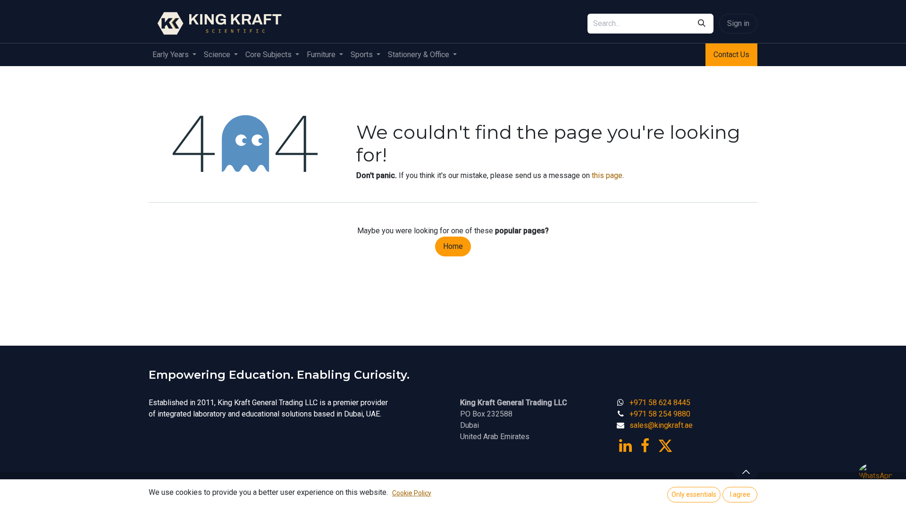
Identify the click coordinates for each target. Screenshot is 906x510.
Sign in (738, 23)
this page (607, 175)
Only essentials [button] (693, 494)
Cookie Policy (411, 493)
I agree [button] (740, 494)
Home (453, 246)
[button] (746, 471)
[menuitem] (174, 54)
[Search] (701, 24)
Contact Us (731, 54)
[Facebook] (645, 445)
